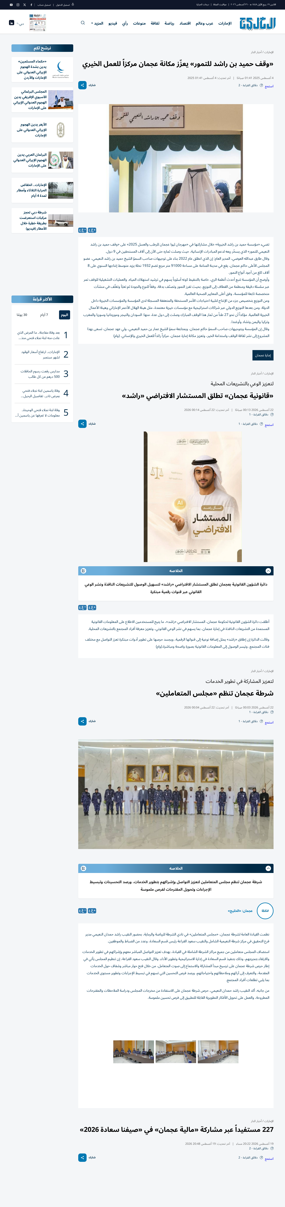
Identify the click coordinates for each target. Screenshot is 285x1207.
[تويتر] (24, 4)
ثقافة (155, 23)
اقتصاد (185, 23)
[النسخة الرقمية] (38, 24)
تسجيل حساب (44, 4)
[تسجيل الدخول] (73, 4)
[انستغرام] (17, 4)
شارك (92, 85)
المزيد (98, 23)
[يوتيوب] (11, 4)
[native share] (82, 85)
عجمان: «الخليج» (240, 910)
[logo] (258, 24)
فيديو (112, 23)
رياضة (169, 23)
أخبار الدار (256, 52)
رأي (125, 23)
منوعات (139, 23)
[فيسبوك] (31, 4)
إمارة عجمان (263, 355)
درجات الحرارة (203, 4)
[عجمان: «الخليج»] (265, 911)
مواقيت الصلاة (220, 4)
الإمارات (225, 23)
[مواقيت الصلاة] (11, 24)
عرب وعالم (204, 23)
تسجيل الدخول (63, 4)
